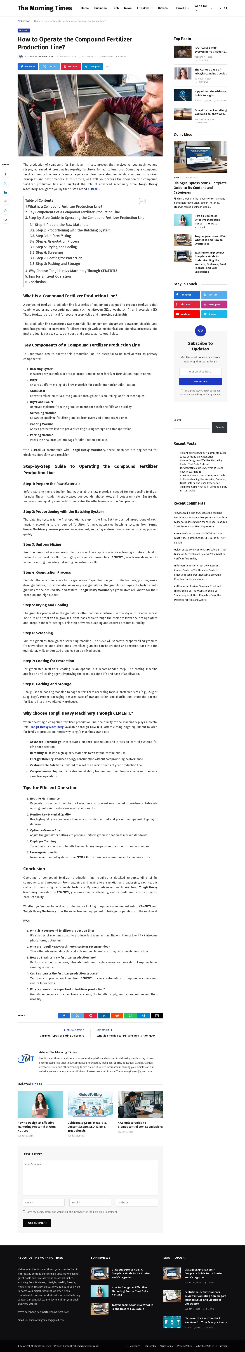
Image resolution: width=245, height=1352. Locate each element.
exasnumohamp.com (186, 533)
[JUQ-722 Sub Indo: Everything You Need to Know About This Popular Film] (183, 52)
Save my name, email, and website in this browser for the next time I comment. (72, 1211)
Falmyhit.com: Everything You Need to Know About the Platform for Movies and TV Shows (211, 112)
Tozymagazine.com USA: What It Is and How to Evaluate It (210, 240)
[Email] (5, 219)
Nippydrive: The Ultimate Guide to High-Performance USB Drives (211, 93)
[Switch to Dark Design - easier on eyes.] (220, 8)
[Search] (225, 8)
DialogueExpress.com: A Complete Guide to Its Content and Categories (200, 188)
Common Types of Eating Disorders (62, 1035)
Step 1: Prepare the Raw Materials (61, 225)
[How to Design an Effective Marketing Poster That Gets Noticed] (40, 1104)
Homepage (134, 1346)
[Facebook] (5, 174)
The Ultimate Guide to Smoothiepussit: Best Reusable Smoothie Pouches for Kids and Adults (198, 575)
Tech (115, 8)
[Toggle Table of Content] (140, 201)
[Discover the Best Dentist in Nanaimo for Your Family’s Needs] (172, 1322)
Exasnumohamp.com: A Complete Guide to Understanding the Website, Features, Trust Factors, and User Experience (210, 262)
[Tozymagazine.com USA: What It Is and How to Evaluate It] (183, 240)
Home (85, 8)
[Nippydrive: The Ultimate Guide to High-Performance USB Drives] (183, 95)
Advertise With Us (205, 1346)
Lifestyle (143, 8)
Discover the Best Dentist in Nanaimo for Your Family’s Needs (206, 1320)
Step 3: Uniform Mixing (53, 236)
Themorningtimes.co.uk (86, 1346)
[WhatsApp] (5, 210)
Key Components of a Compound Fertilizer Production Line (74, 212)
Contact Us (150, 1346)
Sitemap (223, 1346)
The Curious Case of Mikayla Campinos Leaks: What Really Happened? (211, 72)
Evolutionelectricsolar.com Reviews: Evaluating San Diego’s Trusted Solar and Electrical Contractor (205, 1297)
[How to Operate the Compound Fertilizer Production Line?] (90, 115)
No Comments (89, 56)
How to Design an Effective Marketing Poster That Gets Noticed (37, 1126)
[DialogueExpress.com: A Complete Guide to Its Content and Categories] (200, 157)
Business (100, 8)
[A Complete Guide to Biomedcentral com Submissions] (140, 1104)
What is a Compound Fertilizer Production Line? (65, 207)
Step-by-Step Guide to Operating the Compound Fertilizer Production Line (87, 218)
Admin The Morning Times (41, 56)
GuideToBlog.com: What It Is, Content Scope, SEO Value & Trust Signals (87, 1126)
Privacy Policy (202, 394)
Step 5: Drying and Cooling (56, 247)
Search (178, 419)
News (128, 8)
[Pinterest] (5, 201)
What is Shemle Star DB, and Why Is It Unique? (126, 1035)
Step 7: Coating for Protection (59, 258)
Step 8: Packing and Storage (58, 264)
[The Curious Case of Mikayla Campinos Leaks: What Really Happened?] (183, 73)
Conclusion (37, 282)
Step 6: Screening (49, 252)
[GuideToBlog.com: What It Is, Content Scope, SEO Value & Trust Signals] (90, 1104)
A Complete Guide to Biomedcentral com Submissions (140, 1124)
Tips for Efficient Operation (50, 276)
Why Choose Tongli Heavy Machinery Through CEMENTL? (73, 271)
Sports (181, 8)
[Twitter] (5, 183)
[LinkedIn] (5, 192)
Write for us (201, 8)
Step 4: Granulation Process (58, 241)
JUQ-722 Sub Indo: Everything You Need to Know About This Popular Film (211, 50)
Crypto (163, 8)
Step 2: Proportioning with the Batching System (73, 230)
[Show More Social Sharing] (107, 66)
